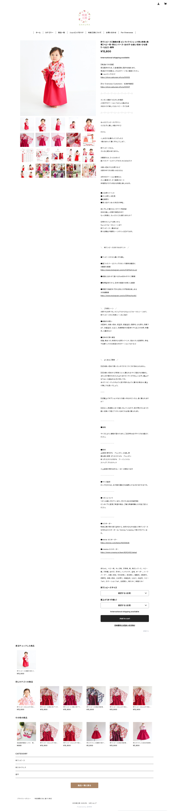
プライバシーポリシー (24, 798)
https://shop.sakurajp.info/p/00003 (115, 77)
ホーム (38, 32)
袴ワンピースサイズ (109, 587)
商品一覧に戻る (84, 785)
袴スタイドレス (21, 767)
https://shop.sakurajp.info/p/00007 (115, 87)
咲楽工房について (94, 32)
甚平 (17, 774)
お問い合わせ (111, 32)
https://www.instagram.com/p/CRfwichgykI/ (118, 296)
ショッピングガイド (76, 32)
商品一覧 (61, 32)
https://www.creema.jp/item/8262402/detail (119, 552)
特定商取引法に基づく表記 (43, 798)
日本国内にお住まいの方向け (124, 625)
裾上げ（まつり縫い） (109, 600)
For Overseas (127, 32)
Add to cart (125, 618)
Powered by (82, 807)
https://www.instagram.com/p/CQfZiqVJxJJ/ (119, 270)
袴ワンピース (20, 760)
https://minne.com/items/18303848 (115, 543)
